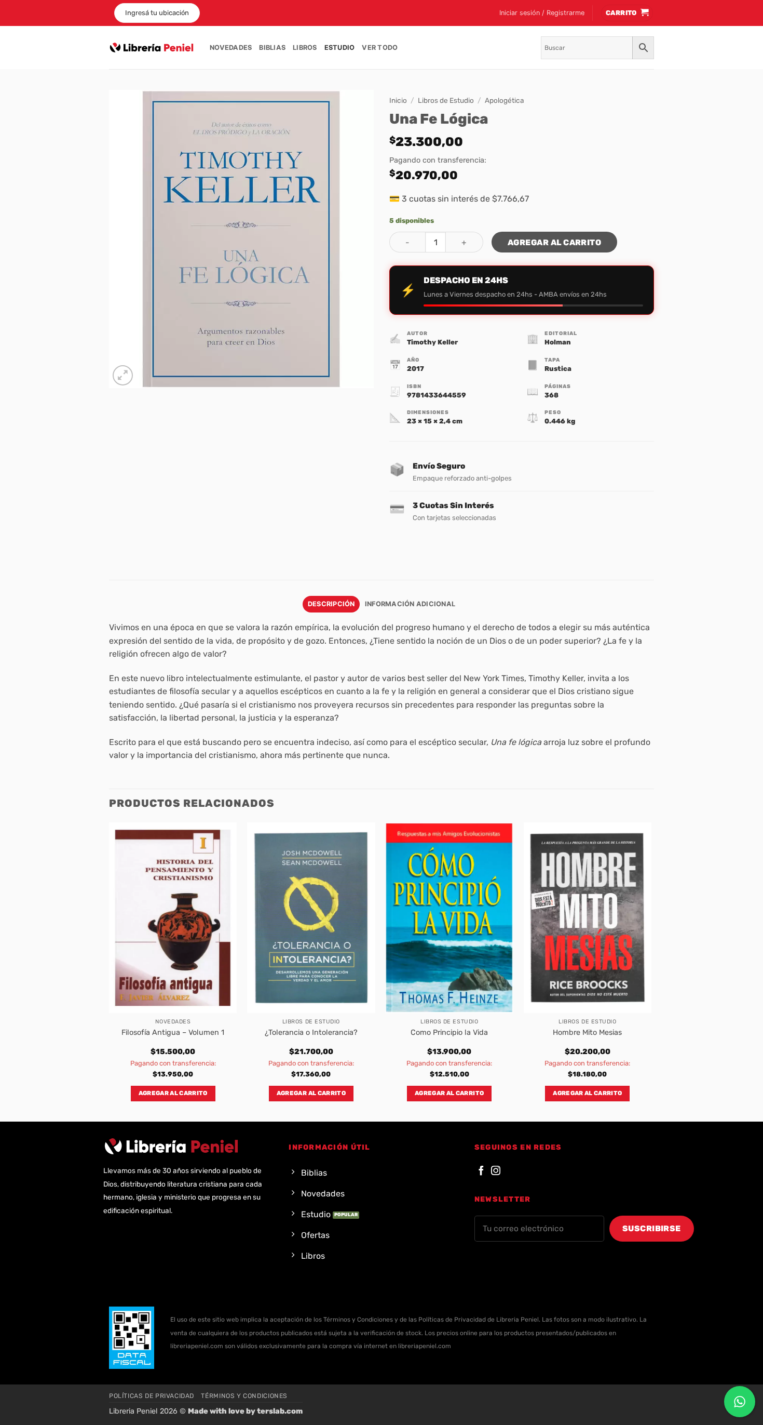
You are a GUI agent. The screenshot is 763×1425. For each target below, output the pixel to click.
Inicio (398, 100)
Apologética (504, 100)
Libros (305, 47)
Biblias (272, 47)
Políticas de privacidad (151, 1396)
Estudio (339, 47)
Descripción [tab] (331, 604)
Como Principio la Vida (449, 1032)
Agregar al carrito (554, 242)
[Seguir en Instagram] (495, 1171)
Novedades (231, 47)
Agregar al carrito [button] (173, 1093)
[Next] (651, 971)
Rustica (557, 368)
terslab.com (280, 1411)
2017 (415, 368)
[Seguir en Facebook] (481, 1171)
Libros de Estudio (446, 100)
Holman (557, 342)
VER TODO (380, 47)
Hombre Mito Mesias (587, 1032)
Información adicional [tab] (410, 604)
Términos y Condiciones (244, 1396)
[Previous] (109, 971)
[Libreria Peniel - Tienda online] (151, 48)
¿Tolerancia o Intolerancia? (311, 1032)
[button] (541, 13)
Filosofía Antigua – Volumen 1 (172, 1032)
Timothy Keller (432, 342)
